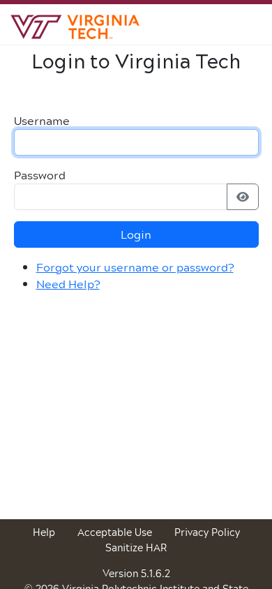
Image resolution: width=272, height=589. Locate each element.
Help (44, 532)
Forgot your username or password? (135, 267)
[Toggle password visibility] (243, 197)
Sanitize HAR (136, 547)
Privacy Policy (207, 532)
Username (42, 120)
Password (40, 175)
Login (136, 234)
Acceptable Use (114, 532)
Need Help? (68, 283)
